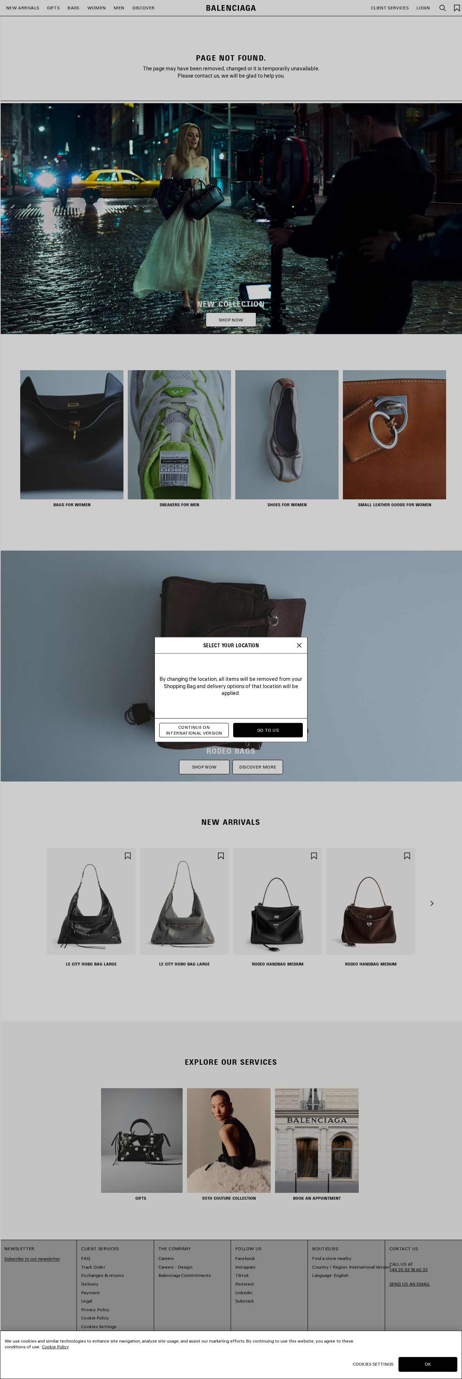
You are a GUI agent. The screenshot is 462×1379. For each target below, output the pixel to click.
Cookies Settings (373, 1364)
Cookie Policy (55, 1346)
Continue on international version (194, 730)
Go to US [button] (268, 730)
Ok (428, 1364)
